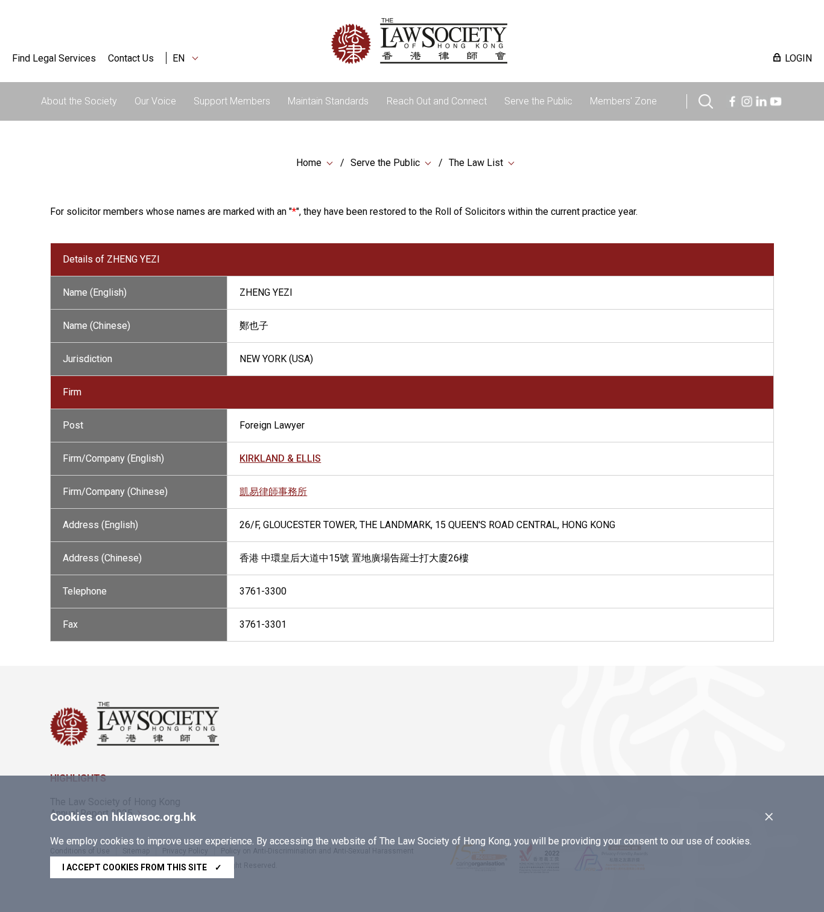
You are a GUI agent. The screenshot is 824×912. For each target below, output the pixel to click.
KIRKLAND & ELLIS (280, 458)
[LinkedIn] (761, 100)
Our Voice (155, 101)
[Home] (482, 41)
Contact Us (131, 58)
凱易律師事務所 (273, 491)
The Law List (476, 162)
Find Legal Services (54, 58)
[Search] (706, 100)
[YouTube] (776, 100)
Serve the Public (538, 101)
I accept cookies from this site (142, 867)
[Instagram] (747, 100)
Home (309, 162)
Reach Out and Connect (437, 101)
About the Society (79, 101)
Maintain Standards (328, 101)
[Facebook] (732, 100)
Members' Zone (623, 101)
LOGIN (798, 58)
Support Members (232, 101)
